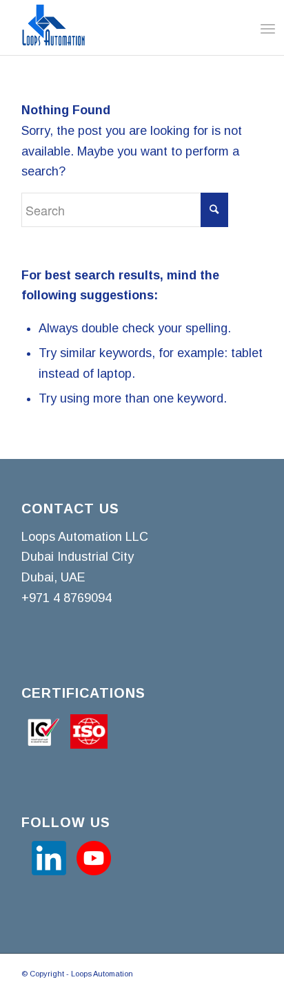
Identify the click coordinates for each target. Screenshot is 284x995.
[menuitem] (255, 28)
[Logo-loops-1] (117, 27)
